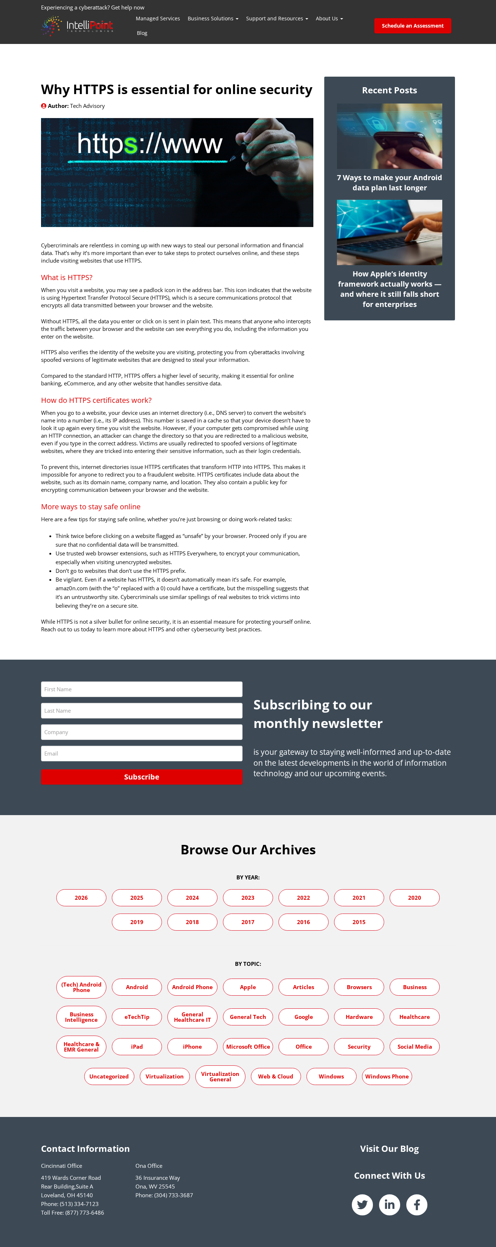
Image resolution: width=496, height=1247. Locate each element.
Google (303, 1016)
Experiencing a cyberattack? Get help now (93, 7)
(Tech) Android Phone (81, 987)
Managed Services (158, 18)
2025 (136, 897)
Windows (331, 1076)
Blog (142, 32)
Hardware (359, 1016)
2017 (248, 922)
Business (415, 987)
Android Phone (192, 987)
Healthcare (414, 1016)
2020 (414, 897)
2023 (248, 897)
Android (137, 987)
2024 (192, 897)
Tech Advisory (87, 105)
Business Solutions (211, 18)
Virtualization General (220, 1076)
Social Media (415, 1046)
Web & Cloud (275, 1076)
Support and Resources (275, 18)
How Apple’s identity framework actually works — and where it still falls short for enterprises (390, 289)
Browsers (359, 987)
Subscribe (141, 777)
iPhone (192, 1046)
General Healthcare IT (192, 1017)
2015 (359, 922)
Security (359, 1046)
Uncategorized (109, 1076)
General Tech (248, 1016)
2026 (81, 897)
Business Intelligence (81, 1017)
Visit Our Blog (389, 1148)
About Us (328, 18)
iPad (137, 1046)
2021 (359, 897)
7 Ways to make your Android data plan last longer (389, 183)
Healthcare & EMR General (81, 1046)
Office (304, 1046)
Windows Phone (387, 1076)
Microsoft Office (248, 1046)
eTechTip (137, 1016)
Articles (303, 987)
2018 (192, 922)
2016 (303, 922)
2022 (303, 897)
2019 (136, 922)
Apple (248, 987)
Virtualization (165, 1076)
